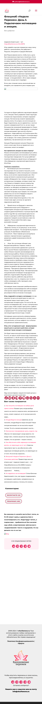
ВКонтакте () (13, 495)
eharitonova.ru (24, 631)
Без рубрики (9, 31)
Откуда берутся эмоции (14, 420)
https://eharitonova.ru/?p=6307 (14, 44)
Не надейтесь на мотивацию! (16, 473)
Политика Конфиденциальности (20, 641)
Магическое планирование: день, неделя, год (21, 431)
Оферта (21, 643)
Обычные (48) (13, 501)
